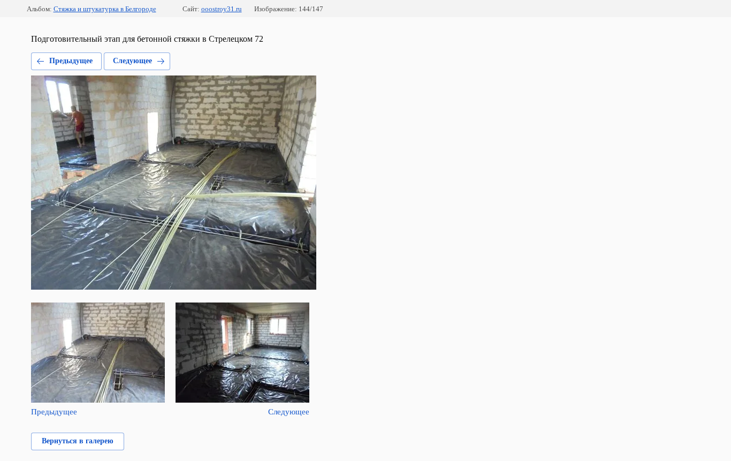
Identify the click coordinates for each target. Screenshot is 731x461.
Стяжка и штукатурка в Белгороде (105, 9)
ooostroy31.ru (221, 9)
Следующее (132, 61)
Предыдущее (71, 61)
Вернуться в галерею (77, 441)
